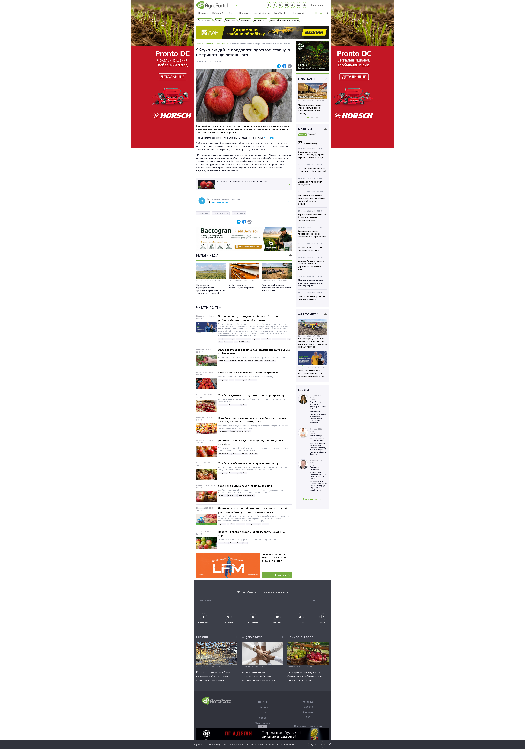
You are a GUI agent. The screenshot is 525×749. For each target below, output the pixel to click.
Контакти (308, 712)
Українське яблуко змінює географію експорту (248, 463)
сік (228, 524)
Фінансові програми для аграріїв (284, 20)
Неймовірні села (261, 13)
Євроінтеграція (204, 20)
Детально (280, 575)
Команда (308, 701)
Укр (235, 5)
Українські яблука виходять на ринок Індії (245, 486)
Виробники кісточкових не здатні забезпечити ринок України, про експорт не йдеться (252, 419)
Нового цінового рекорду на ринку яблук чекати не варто (251, 533)
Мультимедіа (298, 13)
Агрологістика (260, 20)
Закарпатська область (244, 339)
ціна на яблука (239, 213)
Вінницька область (230, 360)
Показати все (310, 499)
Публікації (262, 707)
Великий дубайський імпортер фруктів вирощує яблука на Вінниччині (254, 351)
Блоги (232, 13)
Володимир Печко (249, 495)
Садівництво (228, 342)
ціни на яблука (242, 453)
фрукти (240, 360)
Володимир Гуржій (221, 213)
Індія (240, 495)
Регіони (218, 20)
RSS (308, 717)
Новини (209, 44)
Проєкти (243, 13)
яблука (220, 342)
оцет (235, 342)
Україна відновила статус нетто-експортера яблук (252, 395)
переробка (256, 339)
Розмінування (244, 20)
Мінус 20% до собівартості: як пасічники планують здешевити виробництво (312, 373)
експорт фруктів (223, 431)
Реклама (308, 707)
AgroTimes (269, 137)
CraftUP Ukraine (244, 342)
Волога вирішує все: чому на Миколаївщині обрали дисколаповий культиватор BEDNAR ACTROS (312, 342)
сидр (288, 339)
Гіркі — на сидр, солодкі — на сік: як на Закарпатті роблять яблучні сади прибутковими (250, 318)
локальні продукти (229, 339)
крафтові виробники (279, 339)
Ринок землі (230, 20)
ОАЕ (245, 360)
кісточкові (247, 431)
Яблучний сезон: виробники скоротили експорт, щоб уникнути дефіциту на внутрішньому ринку (252, 510)
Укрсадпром (222, 495)
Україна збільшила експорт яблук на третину (248, 372)
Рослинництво (222, 44)
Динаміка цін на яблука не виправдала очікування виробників (251, 442)
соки (219, 339)
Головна (200, 44)
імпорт (220, 360)
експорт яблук (203, 213)
